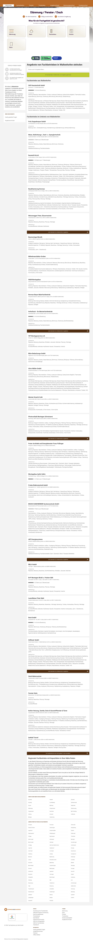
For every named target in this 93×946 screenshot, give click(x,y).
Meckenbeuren (31, 891)
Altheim (72, 897)
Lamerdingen (52, 827)
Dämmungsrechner (69, 5)
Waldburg (30, 853)
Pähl (50, 880)
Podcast (35, 933)
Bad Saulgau (52, 868)
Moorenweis (73, 850)
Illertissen (51, 842)
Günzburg (73, 888)
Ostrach (72, 830)
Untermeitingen (53, 865)
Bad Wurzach (30, 842)
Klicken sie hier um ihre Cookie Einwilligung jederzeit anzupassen (16, 939)
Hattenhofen (73, 885)
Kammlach (30, 850)
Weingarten (30, 877)
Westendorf (52, 848)
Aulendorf (30, 900)
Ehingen (72, 848)
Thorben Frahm (49, 785)
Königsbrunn (73, 853)
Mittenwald (73, 833)
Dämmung (8, 5)
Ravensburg (30, 883)
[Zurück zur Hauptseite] (17, 909)
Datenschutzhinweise (38, 919)
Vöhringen (52, 874)
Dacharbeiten (20, 5)
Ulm (72, 880)
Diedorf (72, 874)
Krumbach (52, 850)
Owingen (72, 868)
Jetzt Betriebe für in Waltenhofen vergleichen (58, 232)
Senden (51, 897)
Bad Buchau (52, 856)
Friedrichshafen (53, 830)
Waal (29, 885)
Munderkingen (74, 842)
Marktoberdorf (31, 833)
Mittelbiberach (52, 833)
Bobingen (73, 839)
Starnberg (73, 891)
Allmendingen (73, 883)
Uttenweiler (73, 824)
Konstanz (73, 859)
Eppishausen (52, 836)
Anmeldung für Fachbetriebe (40, 911)
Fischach (51, 900)
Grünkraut (30, 862)
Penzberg (73, 865)
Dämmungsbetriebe (38, 914)
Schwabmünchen (53, 859)
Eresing (51, 894)
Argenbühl (30, 830)
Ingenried (30, 848)
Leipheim (73, 894)
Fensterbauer (36, 916)
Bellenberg (52, 862)
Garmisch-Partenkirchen (54, 845)
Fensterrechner (83, 5)
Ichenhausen (73, 845)
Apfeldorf (30, 894)
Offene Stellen (36, 934)
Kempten (30, 824)
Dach (63, 912)
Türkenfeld (73, 836)
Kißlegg (29, 836)
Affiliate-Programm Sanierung (40, 912)
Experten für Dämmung (62, 787)
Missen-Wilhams (31, 827)
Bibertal (72, 862)
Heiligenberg (73, 827)
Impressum (36, 924)
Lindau (29, 859)
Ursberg (51, 853)
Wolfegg (30, 845)
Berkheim (30, 856)
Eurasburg (73, 877)
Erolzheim (30, 874)
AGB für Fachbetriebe (38, 923)
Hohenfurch (30, 871)
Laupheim (51, 871)
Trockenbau (42, 5)
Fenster (31, 5)
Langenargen (30, 897)
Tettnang (30, 880)
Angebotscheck (54, 5)
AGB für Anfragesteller (38, 921)
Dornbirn (30, 868)
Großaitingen (52, 891)
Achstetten (52, 888)
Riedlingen (73, 856)
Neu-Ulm (72, 871)
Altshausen (52, 839)
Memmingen (30, 839)
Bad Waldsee (30, 865)
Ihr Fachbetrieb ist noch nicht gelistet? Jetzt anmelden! (58, 753)
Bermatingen (52, 877)
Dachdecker (36, 917)
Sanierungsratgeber (67, 917)
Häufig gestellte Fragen (11, 117)
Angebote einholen (10, 120)
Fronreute (51, 824)
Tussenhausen (31, 888)
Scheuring (52, 885)
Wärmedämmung (9, 94)
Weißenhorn (52, 883)
